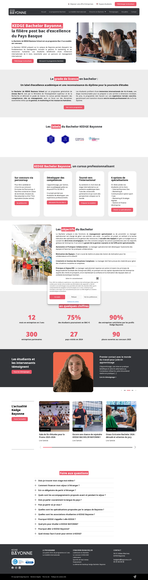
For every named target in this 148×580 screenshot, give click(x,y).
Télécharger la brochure (125, 4)
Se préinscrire (22, 203)
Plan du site (46, 577)
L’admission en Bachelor (81, 553)
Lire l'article (52, 435)
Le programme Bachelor (57, 12)
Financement (77, 562)
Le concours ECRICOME (81, 555)
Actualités (124, 12)
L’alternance (77, 557)
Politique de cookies (73, 301)
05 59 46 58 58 (118, 562)
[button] (97, 278)
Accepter (57, 297)
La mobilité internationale (77, 12)
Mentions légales (36, 577)
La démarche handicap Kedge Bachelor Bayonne (89, 564)
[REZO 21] (134, 576)
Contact (133, 12)
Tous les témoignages (22, 372)
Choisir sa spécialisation (122, 210)
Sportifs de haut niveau (80, 560)
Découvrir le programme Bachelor (51, 61)
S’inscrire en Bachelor (96, 12)
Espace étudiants (105, 4)
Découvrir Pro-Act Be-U (57, 202)
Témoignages (113, 12)
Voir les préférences (90, 297)
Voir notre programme (74, 107)
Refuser (74, 297)
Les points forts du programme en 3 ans (56, 553)
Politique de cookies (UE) (58, 577)
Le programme (49, 550)
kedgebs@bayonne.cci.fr (122, 559)
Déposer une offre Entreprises (81, 4)
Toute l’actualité (20, 419)
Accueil (43, 12)
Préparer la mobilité (88, 203)
